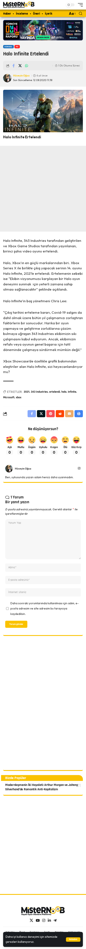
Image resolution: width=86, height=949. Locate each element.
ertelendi (54, 392)
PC (17, 46)
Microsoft (8, 397)
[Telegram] (55, 921)
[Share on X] (20, 65)
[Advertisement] (43, 189)
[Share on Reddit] (60, 413)
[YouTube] (38, 921)
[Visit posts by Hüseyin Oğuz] (9, 468)
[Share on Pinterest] (50, 413)
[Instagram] (79, 468)
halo (63, 392)
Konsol (8, 46)
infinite (72, 392)
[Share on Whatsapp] (26, 65)
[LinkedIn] (49, 921)
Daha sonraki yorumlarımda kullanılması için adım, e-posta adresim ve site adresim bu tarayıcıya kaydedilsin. (44, 608)
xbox (18, 397)
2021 (26, 392)
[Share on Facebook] (13, 65)
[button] (73, 939)
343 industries (39, 392)
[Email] (69, 413)
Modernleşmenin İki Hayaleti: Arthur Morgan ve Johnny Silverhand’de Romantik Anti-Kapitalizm (41, 787)
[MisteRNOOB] (43, 910)
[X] (31, 921)
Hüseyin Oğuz (21, 75)
